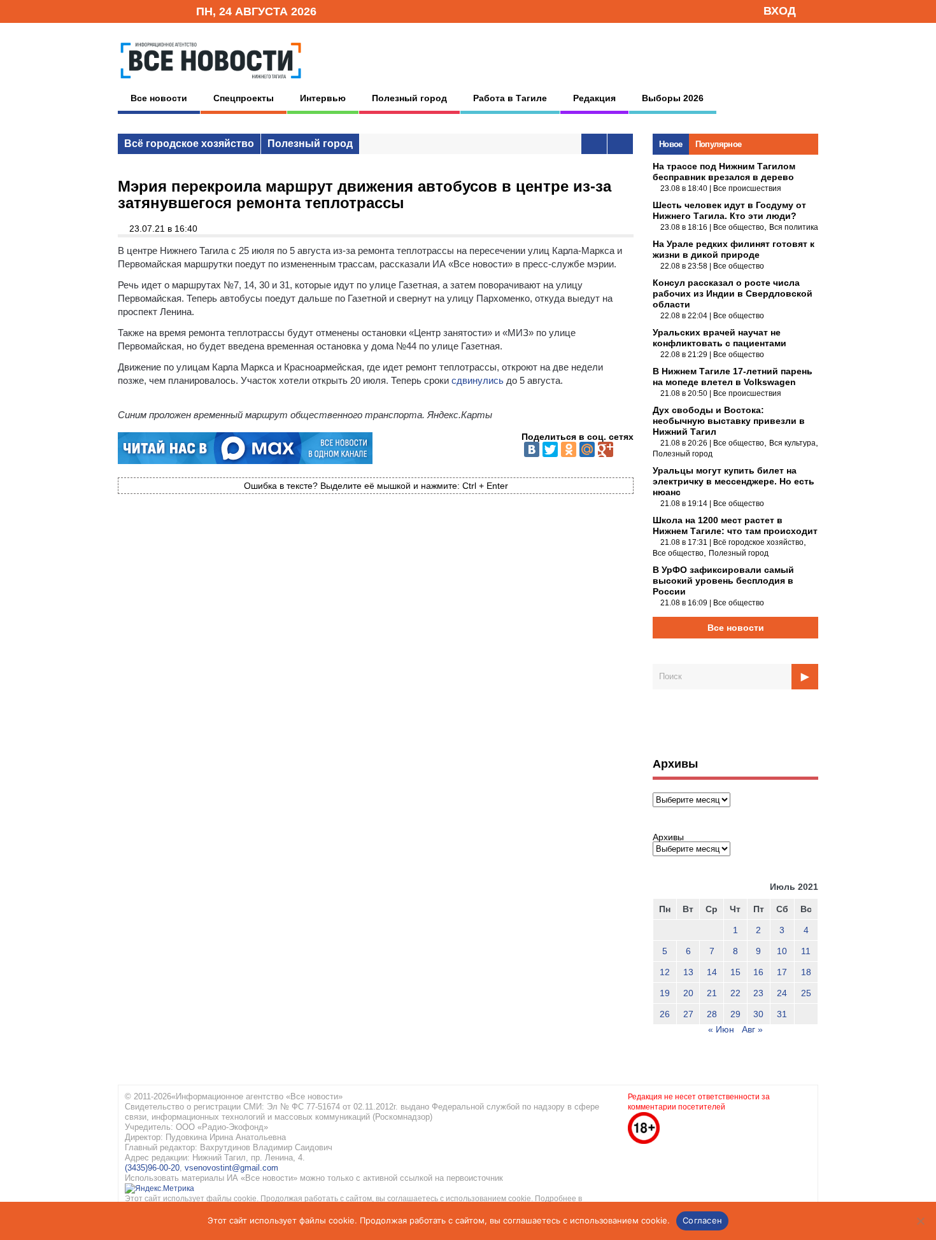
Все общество (738, 227)
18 (806, 972)
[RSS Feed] (145, 10)
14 (712, 972)
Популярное (718, 144)
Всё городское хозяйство (189, 143)
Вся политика (793, 227)
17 (782, 972)
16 (758, 972)
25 (806, 993)
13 (688, 972)
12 (665, 972)
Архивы (668, 837)
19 (665, 993)
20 (688, 993)
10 (782, 951)
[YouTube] (165, 10)
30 (758, 1014)
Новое (671, 144)
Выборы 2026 (673, 98)
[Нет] (920, 1221)
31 (782, 1014)
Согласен (702, 1220)
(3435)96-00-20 (152, 1168)
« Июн (721, 1029)
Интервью (323, 98)
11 (806, 951)
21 (712, 993)
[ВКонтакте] (531, 449)
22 (735, 993)
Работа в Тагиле (510, 98)
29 (735, 1014)
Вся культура (792, 443)
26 (665, 1014)
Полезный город (409, 98)
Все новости (159, 98)
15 (735, 972)
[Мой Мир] (587, 449)
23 (758, 993)
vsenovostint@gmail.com (231, 1168)
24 (782, 993)
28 (712, 1014)
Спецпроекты (243, 98)
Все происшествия (747, 188)
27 (688, 1014)
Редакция (594, 98)
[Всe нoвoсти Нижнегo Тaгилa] (211, 82)
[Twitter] (550, 449)
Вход (779, 10)
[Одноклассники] (568, 449)
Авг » (752, 1029)
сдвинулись (477, 380)
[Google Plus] (605, 449)
